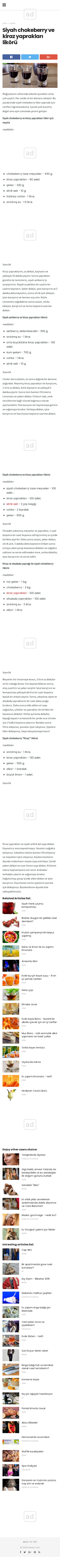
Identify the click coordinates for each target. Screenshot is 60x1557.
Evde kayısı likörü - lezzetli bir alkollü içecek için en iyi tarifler (39, 1020)
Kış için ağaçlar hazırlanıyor (37, 1394)
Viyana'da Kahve (31, 1062)
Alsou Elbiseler (30, 1422)
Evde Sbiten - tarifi (32, 1336)
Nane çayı (27, 990)
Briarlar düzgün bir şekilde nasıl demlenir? (39, 919)
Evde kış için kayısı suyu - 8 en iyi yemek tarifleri (39, 977)
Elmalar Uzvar (29, 1004)
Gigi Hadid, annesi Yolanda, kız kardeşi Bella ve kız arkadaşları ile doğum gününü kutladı (39, 1172)
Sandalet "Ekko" (30, 1185)
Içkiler (12, 23)
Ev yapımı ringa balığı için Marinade (36, 1309)
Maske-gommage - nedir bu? (39, 1215)
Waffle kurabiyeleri (32, 1451)
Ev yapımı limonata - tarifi (37, 1076)
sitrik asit (12, 504)
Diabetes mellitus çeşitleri (37, 1293)
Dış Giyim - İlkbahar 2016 (36, 1278)
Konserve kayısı (30, 1379)
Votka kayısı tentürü (33, 1047)
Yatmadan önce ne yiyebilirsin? (33, 1323)
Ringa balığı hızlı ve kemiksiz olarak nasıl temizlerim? (37, 1366)
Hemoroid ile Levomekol (35, 1437)
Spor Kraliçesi (29, 1465)
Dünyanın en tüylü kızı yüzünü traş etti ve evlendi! (39, 1482)
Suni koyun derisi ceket (35, 1350)
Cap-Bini (27, 1250)
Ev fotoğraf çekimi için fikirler (38, 1229)
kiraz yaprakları (16, 593)
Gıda (4, 23)
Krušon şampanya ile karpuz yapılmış (38, 934)
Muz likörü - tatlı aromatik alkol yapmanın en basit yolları (39, 1035)
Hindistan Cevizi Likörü (34, 1090)
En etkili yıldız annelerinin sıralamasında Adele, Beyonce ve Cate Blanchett (39, 1203)
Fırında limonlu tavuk (34, 1408)
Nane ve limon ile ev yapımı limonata (38, 948)
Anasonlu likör (30, 961)
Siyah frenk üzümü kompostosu (32, 905)
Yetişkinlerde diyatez (34, 1155)
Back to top (30, 1542)
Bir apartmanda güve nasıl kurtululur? (37, 1266)
